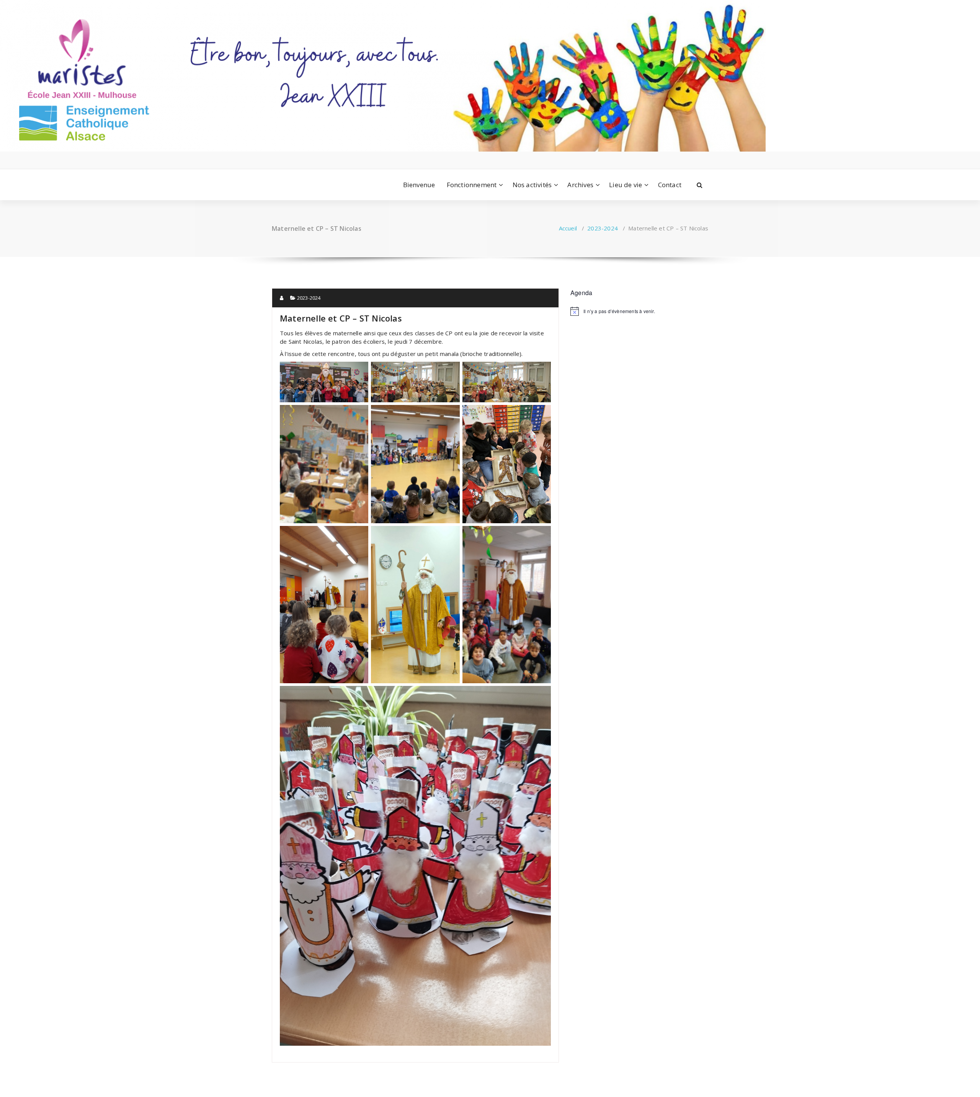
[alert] (639, 311)
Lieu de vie (625, 184)
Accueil (568, 228)
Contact (669, 184)
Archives (580, 184)
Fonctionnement (472, 184)
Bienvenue (419, 184)
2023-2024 (602, 228)
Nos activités (532, 184)
